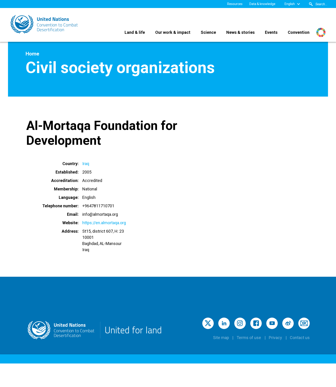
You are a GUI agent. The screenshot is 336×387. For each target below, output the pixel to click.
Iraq (85, 163)
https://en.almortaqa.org (104, 222)
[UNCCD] (44, 24)
